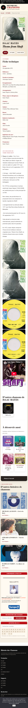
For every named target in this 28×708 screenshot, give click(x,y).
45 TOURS (8, 13)
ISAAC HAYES (20, 52)
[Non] (26, 702)
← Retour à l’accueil (8, 478)
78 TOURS (3, 667)
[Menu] (26, 6)
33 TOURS (3, 665)
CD (1, 669)
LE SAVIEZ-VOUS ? (5, 671)
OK (14, 705)
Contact (2, 674)
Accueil (2, 13)
